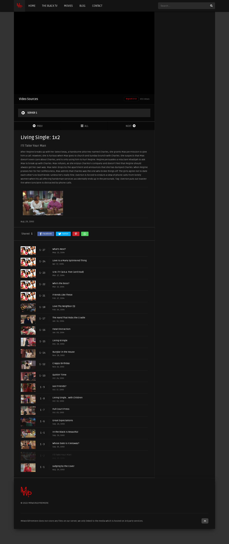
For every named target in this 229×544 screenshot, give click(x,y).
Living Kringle (59, 340)
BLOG (82, 6)
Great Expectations (62, 420)
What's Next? (59, 249)
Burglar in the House (63, 351)
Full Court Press (60, 409)
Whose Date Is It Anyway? (65, 443)
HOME (31, 6)
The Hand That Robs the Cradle (68, 317)
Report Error (131, 99)
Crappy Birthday (61, 363)
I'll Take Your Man (61, 454)
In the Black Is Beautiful (65, 431)
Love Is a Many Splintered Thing (69, 260)
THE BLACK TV (49, 6)
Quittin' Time (59, 374)
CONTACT (97, 6)
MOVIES (68, 6)
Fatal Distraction (61, 329)
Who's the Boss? (60, 283)
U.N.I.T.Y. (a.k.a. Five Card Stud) (68, 271)
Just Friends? (59, 386)
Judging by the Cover (63, 466)
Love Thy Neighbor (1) (63, 306)
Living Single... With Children (67, 397)
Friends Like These (62, 294)
